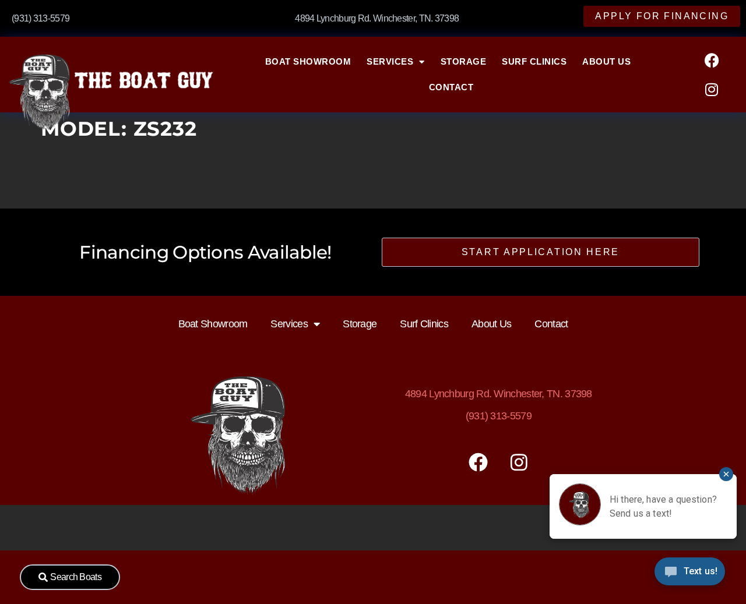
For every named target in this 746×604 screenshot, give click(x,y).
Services (390, 61)
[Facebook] (711, 60)
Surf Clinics (534, 61)
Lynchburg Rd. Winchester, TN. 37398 (498, 394)
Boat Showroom (308, 61)
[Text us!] (690, 574)
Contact (451, 87)
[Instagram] (711, 89)
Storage (464, 61)
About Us (606, 61)
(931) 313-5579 (499, 416)
